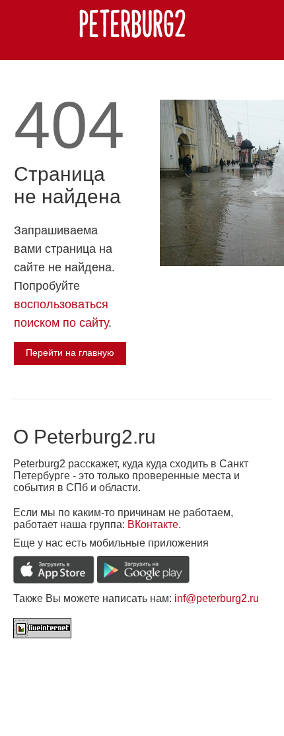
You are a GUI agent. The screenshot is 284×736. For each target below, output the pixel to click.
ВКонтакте (152, 524)
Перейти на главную (70, 352)
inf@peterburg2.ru (216, 598)
